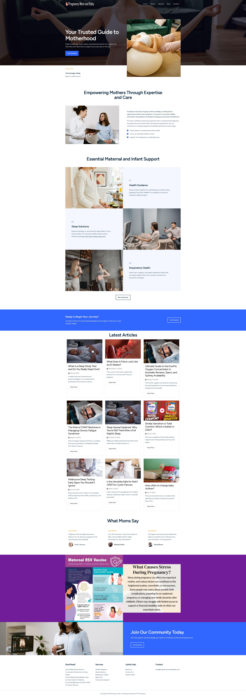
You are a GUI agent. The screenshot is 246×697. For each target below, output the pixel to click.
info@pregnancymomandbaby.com (167, 669)
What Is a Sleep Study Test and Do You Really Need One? (84, 368)
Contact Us (129, 672)
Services (161, 4)
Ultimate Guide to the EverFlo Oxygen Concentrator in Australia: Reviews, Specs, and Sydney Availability (161, 371)
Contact (176, 4)
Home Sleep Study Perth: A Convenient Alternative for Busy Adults (76, 672)
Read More (74, 387)
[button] (123, 297)
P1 (137, 694)
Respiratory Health (101, 675)
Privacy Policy (130, 675)
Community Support (102, 680)
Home (145, 4)
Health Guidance (101, 669)
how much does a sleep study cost (93, 236)
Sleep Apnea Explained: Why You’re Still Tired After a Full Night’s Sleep (122, 430)
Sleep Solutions (100, 672)
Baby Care (98, 677)
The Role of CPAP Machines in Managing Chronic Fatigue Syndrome (84, 430)
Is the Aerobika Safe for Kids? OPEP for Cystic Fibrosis (122, 483)
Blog (168, 4)
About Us (128, 669)
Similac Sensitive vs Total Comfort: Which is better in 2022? (159, 426)
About (153, 4)
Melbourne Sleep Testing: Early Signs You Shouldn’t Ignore (81, 482)
